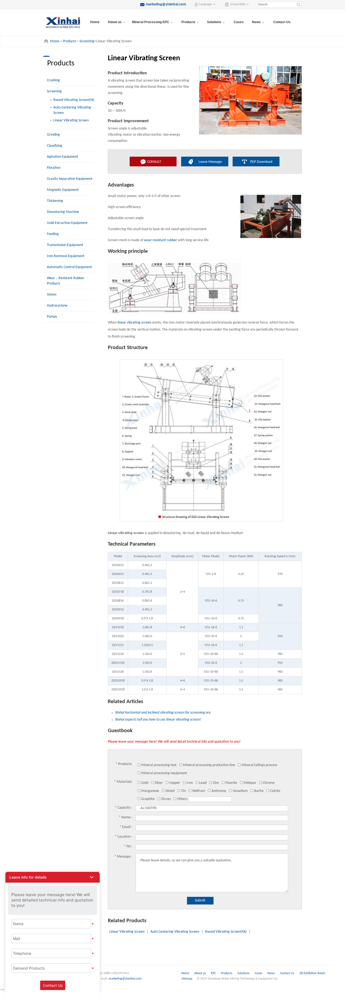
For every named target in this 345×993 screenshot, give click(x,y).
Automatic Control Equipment (69, 267)
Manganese (150, 791)
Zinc (216, 783)
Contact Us (282, 22)
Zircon (166, 799)
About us (200, 973)
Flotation (53, 168)
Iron (190, 783)
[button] (52, 877)
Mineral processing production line (209, 765)
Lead (202, 783)
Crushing (53, 80)
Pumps (52, 317)
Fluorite (231, 783)
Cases (239, 22)
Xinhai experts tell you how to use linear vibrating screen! (158, 720)
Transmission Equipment (65, 245)
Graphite (148, 799)
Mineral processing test (159, 765)
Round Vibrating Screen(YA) (74, 100)
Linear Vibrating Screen (71, 120)
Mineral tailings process (259, 765)
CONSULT (154, 162)
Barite (259, 791)
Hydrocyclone (57, 306)
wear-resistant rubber (160, 240)
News (271, 973)
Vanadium (240, 791)
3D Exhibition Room (312, 973)
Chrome (269, 783)
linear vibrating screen (134, 323)
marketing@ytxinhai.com (125, 978)
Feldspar (250, 783)
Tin (183, 791)
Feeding (53, 234)
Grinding (53, 135)
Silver (159, 783)
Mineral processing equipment (164, 773)
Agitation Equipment (62, 157)
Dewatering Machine (63, 212)
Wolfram (198, 791)
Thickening (55, 201)
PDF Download (261, 162)
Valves (51, 295)
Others (182, 799)
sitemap (186, 978)
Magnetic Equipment (63, 190)
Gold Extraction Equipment (67, 223)
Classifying (54, 146)
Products (69, 41)
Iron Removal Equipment (65, 256)
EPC (214, 973)
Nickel (170, 791)
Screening (87, 41)
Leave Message (210, 162)
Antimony (219, 791)
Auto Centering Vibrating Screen (174, 932)
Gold (144, 783)
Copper (174, 783)
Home (94, 22)
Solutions (243, 973)
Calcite (275, 791)
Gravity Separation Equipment (69, 179)
